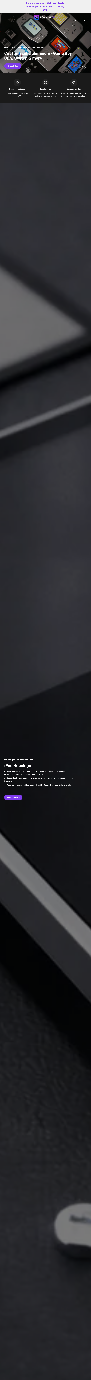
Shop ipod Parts (13, 797)
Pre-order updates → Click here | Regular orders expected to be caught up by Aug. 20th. (45, 6)
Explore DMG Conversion (17, 66)
